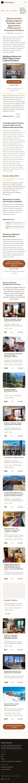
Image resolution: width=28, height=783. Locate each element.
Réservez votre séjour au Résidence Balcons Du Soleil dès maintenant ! (14, 263)
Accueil (2, 10)
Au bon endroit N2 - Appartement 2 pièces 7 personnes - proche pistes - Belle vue (13, 355)
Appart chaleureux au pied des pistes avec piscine (11, 704)
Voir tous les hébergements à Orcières (14, 726)
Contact (3, 759)
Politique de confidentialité (7, 767)
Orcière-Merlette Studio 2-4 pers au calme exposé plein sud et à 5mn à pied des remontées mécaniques (13, 494)
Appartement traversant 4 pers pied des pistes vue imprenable (12, 672)
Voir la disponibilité (14, 82)
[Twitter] (5, 779)
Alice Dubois (10, 33)
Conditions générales (5, 769)
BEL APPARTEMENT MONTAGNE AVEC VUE (10, 390)
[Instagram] (8, 779)
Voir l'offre (20, 332)
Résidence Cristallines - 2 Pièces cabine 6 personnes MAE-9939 (13, 423)
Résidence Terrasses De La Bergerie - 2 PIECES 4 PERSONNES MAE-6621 (11, 637)
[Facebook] (2, 779)
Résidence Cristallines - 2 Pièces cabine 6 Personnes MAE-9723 (13, 319)
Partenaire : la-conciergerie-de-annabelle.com (11, 761)
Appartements (14, 10)
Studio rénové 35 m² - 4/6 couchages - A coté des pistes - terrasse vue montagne (12, 530)
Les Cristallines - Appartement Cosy (14, 457)
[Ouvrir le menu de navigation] (25, 2)
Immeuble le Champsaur (11, 600)
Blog (8, 10)
